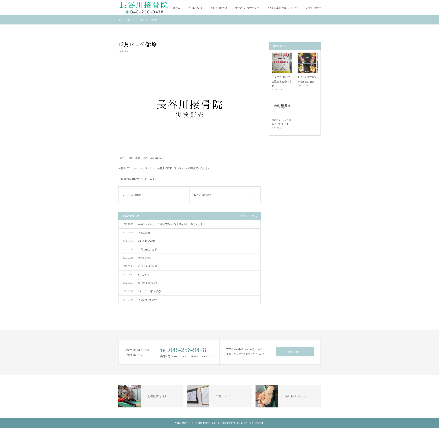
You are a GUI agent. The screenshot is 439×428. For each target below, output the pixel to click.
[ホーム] (119, 19)
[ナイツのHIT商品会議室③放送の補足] (282, 63)
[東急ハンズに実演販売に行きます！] (282, 105)
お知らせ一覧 (247, 215)
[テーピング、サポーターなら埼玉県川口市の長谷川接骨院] (144, 7)
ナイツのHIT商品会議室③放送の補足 (281, 81)
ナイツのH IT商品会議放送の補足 (306, 79)
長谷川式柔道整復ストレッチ (282, 7)
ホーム (176, 7)
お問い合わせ (313, 7)
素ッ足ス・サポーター (247, 7)
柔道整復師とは (219, 7)
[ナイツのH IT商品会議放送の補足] (307, 63)
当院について (195, 7)
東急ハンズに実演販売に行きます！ (281, 121)
